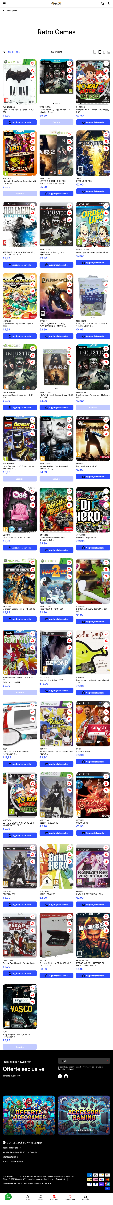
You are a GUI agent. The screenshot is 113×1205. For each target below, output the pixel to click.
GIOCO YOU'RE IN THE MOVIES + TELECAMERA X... (91, 324)
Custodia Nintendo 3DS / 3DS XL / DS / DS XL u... (55, 964)
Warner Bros (9, 107)
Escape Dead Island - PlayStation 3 (19, 963)
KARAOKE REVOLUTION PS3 (89, 894)
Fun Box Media (82, 250)
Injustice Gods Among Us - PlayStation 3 (52, 253)
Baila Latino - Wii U (11, 682)
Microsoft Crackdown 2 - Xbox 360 (19, 609)
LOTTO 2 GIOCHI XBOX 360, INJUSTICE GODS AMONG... (53, 182)
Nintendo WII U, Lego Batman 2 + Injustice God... (55, 110)
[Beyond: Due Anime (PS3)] (57, 652)
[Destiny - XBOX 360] (57, 795)
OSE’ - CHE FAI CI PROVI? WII (16, 537)
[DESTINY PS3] (20, 866)
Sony (78, 749)
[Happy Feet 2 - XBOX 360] (57, 581)
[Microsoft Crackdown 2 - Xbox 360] (20, 581)
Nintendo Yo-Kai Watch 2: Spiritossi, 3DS (92, 110)
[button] (108, 3)
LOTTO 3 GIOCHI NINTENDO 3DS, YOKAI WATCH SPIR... (18, 824)
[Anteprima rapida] (32, 77)
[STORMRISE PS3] (93, 153)
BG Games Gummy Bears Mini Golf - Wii (92, 610)
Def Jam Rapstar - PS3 (86, 466)
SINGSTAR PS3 (83, 751)
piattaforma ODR (58, 1179)
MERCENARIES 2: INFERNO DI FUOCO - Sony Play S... (90, 964)
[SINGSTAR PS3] (93, 723)
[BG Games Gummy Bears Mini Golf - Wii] (93, 581)
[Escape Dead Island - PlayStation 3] (20, 935)
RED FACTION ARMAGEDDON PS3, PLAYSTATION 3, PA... (19, 253)
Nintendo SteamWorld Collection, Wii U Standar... (19, 182)
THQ (4, 250)
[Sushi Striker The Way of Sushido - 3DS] (20, 296)
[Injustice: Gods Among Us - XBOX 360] (20, 367)
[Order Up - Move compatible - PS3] (93, 224)
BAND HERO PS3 (47, 894)
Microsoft (81, 321)
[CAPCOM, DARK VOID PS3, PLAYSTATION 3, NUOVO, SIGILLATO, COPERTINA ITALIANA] (57, 296)
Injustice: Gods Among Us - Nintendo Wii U (93, 396)
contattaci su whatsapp (24, 1142)
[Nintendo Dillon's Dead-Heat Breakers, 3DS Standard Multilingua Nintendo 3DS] (57, 509)
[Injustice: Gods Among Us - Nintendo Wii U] (93, 367)
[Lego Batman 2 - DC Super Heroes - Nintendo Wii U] (20, 438)
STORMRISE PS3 (84, 181)
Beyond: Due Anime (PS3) (51, 680)
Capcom (43, 321)
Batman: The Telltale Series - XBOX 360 (19, 110)
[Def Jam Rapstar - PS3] (93, 438)
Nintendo (80, 107)
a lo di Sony (45, 678)
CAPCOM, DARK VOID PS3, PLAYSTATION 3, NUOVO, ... (53, 324)
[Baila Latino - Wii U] (20, 652)
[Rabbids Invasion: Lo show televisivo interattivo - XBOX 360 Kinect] (57, 723)
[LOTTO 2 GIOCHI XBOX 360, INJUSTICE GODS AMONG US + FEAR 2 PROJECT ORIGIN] (57, 153)
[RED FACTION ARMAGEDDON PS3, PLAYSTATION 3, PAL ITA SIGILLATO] (20, 224)
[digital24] (56, 3)
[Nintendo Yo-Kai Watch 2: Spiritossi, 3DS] (93, 82)
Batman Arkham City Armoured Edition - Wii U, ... (54, 467)
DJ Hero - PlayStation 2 (86, 537)
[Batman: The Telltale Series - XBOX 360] (20, 82)
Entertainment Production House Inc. (18, 679)
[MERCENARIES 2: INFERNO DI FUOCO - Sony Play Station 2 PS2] (93, 935)
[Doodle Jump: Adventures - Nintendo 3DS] (93, 652)
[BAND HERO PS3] (57, 866)
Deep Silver (8, 960)
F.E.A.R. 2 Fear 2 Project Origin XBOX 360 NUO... (56, 396)
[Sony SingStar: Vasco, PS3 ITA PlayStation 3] (20, 1006)
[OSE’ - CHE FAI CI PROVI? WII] (20, 509)
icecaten (80, 820)
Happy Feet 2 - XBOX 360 (52, 609)
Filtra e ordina (13, 52)
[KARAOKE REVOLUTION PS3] (93, 866)
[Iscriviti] (106, 1061)
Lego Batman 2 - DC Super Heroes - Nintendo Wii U (19, 467)
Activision (81, 535)
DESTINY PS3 (9, 894)
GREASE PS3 (82, 823)
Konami (79, 464)
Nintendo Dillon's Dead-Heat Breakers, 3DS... (52, 538)
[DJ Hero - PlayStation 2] (93, 509)
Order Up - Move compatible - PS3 (92, 252)
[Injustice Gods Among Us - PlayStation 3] (57, 224)
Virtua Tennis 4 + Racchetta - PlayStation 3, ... (16, 752)
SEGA (78, 178)
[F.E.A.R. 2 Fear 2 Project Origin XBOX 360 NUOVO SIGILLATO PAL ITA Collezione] (57, 367)
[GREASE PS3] (93, 795)
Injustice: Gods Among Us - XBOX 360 (18, 396)
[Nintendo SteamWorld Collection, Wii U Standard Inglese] (20, 153)
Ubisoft (6, 535)
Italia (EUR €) (8, 1176)
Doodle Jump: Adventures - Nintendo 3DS (93, 681)
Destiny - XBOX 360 (49, 823)
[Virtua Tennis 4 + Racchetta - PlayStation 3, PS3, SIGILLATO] (20, 723)
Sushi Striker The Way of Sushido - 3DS (18, 324)
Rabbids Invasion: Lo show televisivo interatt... (56, 752)
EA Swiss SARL (82, 960)
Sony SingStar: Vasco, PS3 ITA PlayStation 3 (17, 1035)
